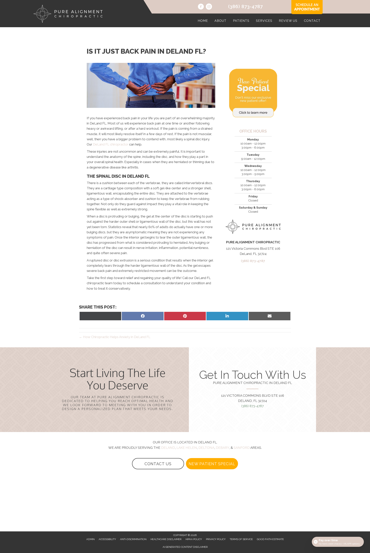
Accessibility (107, 539)
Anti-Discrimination (133, 539)
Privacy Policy (216, 539)
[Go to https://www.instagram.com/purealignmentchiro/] (209, 7)
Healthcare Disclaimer (166, 539)
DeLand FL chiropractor (110, 144)
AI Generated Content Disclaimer (185, 546)
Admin (90, 539)
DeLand (168, 448)
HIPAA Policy (194, 539)
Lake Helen (187, 448)
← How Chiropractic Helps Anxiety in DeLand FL (114, 337)
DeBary (222, 448)
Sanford (242, 448)
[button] (158, 463)
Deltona (206, 448)
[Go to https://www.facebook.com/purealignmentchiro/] (201, 7)
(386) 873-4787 (245, 6)
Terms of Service (241, 539)
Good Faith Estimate (270, 539)
